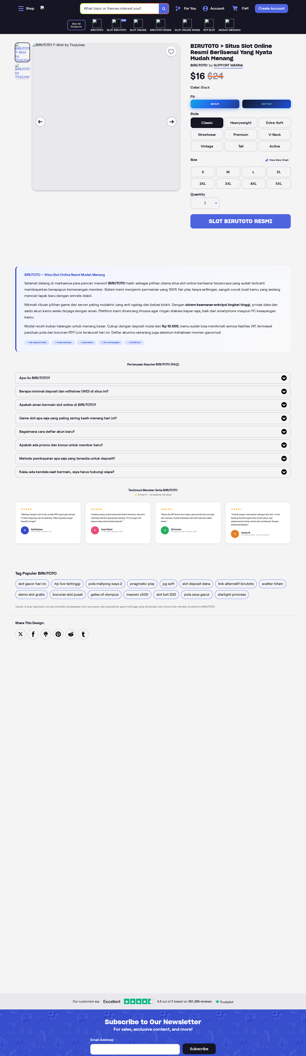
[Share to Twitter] (20, 634)
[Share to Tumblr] (83, 634)
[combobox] (119, 9)
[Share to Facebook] (33, 634)
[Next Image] (172, 121)
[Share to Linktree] (45, 634)
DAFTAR (267, 104)
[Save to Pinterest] (58, 634)
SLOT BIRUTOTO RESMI (240, 221)
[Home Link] (42, 8)
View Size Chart (279, 159)
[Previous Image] (40, 121)
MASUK (215, 104)
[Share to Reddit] (70, 634)
